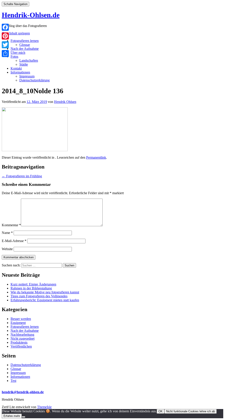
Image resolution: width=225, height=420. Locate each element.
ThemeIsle (44, 407)
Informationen (20, 72)
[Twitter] (5, 44)
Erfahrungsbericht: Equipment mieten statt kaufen (45, 300)
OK (160, 411)
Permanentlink (96, 157)
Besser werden (21, 319)
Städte (23, 64)
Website (7, 249)
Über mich (18, 52)
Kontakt (16, 68)
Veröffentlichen (21, 346)
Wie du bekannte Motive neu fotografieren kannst (45, 292)
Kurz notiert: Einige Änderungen (33, 284)
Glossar (24, 45)
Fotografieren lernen (25, 41)
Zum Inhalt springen (16, 33)
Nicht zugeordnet (22, 338)
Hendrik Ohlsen (65, 102)
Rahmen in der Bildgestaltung (31, 288)
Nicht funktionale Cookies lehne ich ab (190, 411)
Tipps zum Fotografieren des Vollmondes (39, 296)
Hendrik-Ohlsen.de (31, 15)
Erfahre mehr (12, 416)
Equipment (18, 323)
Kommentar (11, 225)
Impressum (26, 76)
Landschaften (28, 60)
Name (7, 233)
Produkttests (19, 342)
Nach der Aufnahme (25, 48)
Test (13, 380)
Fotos (14, 56)
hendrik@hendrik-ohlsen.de (23, 392)
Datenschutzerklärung (34, 80)
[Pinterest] (5, 36)
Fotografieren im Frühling (22, 176)
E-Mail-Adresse (14, 241)
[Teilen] (5, 53)
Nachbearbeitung (22, 334)
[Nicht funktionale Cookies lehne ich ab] (23, 417)
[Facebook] (5, 27)
